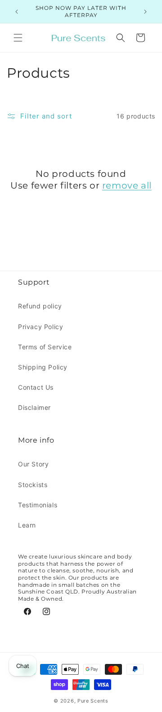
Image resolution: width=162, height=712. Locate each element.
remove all (127, 185)
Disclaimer (34, 407)
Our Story (33, 464)
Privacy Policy (40, 326)
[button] (18, 38)
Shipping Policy (43, 367)
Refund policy (40, 306)
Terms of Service (45, 347)
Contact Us (36, 387)
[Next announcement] (145, 12)
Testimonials (37, 505)
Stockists (32, 484)
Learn (27, 525)
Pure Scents (92, 701)
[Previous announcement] (17, 12)
